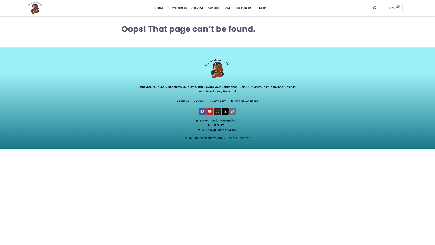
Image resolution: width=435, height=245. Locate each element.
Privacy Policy (217, 100)
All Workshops (177, 7)
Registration (243, 7)
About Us (198, 7)
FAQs (227, 7)
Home (159, 7)
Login (262, 7)
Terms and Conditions (244, 100)
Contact (213, 7)
